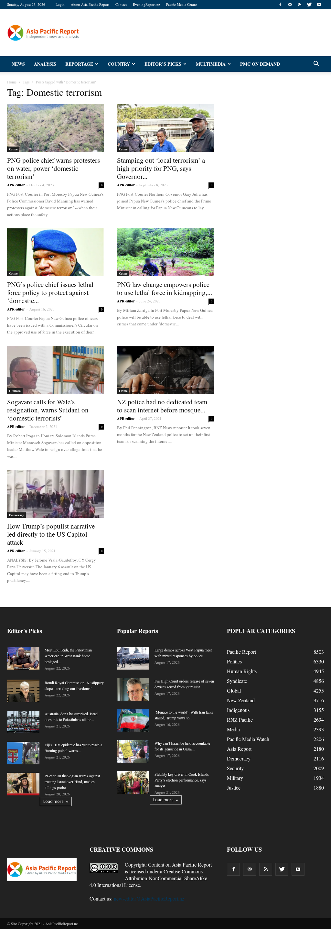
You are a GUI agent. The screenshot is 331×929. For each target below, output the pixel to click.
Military (235, 777)
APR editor (16, 185)
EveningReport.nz (146, 4)
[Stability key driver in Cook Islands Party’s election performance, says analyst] (133, 782)
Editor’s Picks (162, 63)
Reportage (79, 63)
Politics (234, 661)
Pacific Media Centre (181, 4)
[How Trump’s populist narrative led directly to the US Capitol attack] (55, 494)
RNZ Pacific (240, 719)
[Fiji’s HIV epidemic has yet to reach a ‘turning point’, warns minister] (23, 753)
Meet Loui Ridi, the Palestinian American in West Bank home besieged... (68, 655)
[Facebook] (280, 4)
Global (234, 690)
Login (60, 4)
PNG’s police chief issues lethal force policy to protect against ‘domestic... (50, 292)
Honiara (15, 390)
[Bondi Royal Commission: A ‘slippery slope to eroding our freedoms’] (23, 691)
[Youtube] (319, 4)
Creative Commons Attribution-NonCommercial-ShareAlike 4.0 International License (148, 878)
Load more (53, 801)
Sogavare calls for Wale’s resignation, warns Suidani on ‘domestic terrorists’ (48, 409)
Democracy (16, 515)
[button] (316, 64)
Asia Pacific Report (192, 864)
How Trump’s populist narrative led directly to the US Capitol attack (51, 534)
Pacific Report (241, 651)
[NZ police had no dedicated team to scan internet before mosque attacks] (165, 370)
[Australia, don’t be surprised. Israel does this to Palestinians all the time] (23, 722)
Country (119, 63)
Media (233, 729)
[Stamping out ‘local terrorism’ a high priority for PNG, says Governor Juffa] (165, 128)
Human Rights (242, 671)
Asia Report (239, 748)
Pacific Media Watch (248, 739)
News (18, 63)
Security (235, 768)
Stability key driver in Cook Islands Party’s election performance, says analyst (182, 779)
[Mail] (290, 4)
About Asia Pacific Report (90, 4)
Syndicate (237, 680)
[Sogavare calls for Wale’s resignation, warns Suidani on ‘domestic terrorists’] (55, 370)
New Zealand (241, 700)
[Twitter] (309, 4)
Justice (233, 787)
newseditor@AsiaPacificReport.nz (149, 898)
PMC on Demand (260, 63)
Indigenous (238, 709)
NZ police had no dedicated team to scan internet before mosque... (162, 405)
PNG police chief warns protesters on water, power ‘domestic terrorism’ (53, 168)
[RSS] (299, 4)
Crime (13, 149)
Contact (121, 4)
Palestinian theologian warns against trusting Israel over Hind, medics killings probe (72, 781)
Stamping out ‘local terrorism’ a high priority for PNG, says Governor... (161, 168)
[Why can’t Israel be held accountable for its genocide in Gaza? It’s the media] (133, 751)
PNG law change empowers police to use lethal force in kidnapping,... (164, 288)
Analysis (45, 63)
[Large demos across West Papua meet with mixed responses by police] (133, 658)
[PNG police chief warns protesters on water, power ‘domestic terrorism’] (55, 128)
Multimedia (211, 63)
